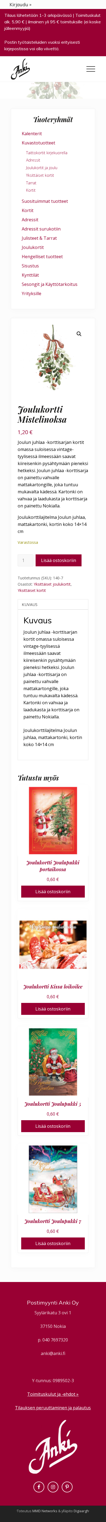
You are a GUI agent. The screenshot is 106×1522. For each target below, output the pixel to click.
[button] (90, 69)
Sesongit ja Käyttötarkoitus (49, 284)
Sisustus (30, 266)
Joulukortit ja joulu (41, 167)
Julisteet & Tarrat (39, 238)
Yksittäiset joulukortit (52, 584)
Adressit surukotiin (41, 229)
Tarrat (31, 182)
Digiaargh (81, 1510)
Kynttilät (30, 275)
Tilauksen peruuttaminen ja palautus (53, 1408)
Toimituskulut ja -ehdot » (53, 1394)
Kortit (31, 190)
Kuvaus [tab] (30, 604)
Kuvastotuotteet (38, 143)
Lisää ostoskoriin (58, 560)
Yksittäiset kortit (32, 590)
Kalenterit (32, 134)
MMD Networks (44, 1510)
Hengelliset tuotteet (42, 257)
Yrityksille (31, 293)
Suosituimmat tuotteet (45, 201)
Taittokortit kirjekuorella (46, 152)
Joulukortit (33, 247)
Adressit (33, 160)
